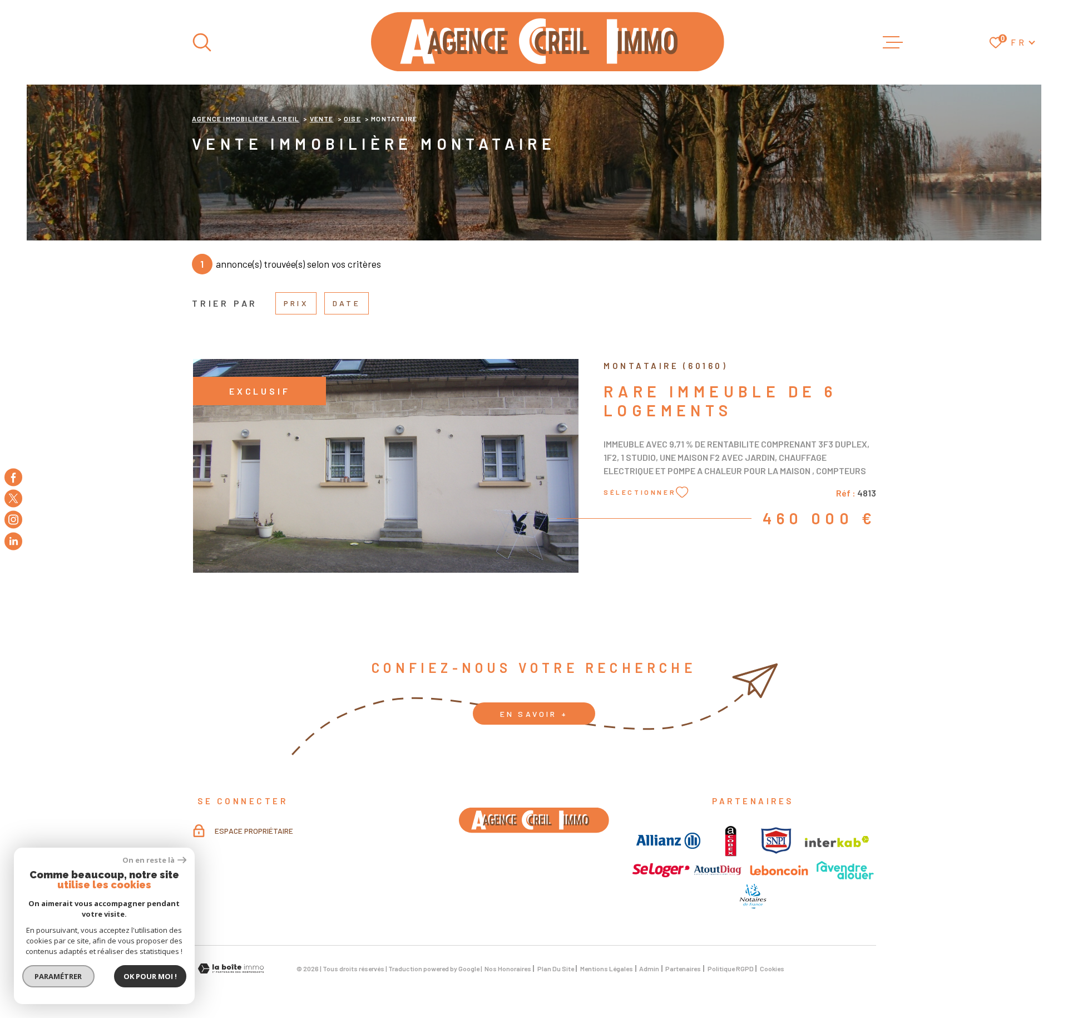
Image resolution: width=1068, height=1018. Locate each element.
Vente (322, 118)
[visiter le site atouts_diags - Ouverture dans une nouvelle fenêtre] (717, 870)
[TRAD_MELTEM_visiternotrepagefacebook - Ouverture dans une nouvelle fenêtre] (13, 477)
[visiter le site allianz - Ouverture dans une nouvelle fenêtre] (668, 841)
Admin (649, 968)
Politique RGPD (731, 968)
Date (346, 303)
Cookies (772, 968)
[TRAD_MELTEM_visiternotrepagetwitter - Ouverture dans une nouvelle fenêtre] (13, 498)
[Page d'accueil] (547, 42)
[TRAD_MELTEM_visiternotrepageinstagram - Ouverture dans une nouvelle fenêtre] (13, 520)
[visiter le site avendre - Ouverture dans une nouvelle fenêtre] (845, 870)
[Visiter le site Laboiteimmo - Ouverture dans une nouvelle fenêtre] (231, 968)
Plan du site (555, 968)
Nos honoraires (507, 968)
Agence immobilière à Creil (245, 118)
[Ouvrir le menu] (893, 42)
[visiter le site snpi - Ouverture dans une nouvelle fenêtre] (776, 840)
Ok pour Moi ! (150, 976)
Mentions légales (606, 968)
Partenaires (683, 968)
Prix (296, 303)
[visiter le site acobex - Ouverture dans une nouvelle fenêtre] (731, 841)
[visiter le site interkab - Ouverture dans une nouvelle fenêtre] (837, 841)
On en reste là (148, 860)
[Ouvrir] (202, 42)
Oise (352, 118)
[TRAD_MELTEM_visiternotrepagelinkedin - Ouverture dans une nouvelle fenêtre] (13, 541)
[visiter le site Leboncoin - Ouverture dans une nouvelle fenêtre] (779, 870)
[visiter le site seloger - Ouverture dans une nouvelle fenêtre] (661, 870)
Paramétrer (58, 976)
